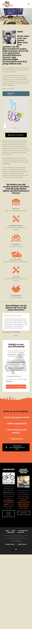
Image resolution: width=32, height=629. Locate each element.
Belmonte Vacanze (11, 56)
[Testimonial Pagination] (14, 335)
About (13, 530)
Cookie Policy (22, 544)
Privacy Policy (10, 544)
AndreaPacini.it (18, 541)
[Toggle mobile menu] (29, 4)
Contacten (20, 532)
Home (7, 530)
